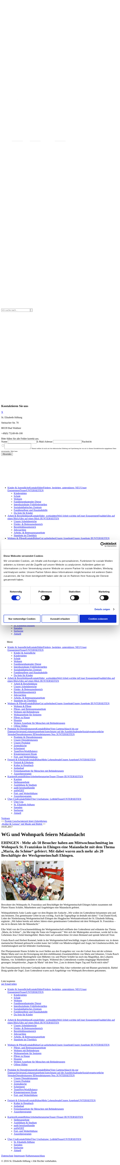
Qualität (102, 515)
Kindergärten (20, 493)
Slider (40, 487)
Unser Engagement (88, 515)
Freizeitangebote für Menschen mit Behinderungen (39, 771)
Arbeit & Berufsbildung (19, 515)
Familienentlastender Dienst (27, 501)
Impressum (19, 1155)
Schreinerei (19, 748)
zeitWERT (19, 790)
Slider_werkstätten (48, 515)
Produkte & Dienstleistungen (22, 728)
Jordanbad (19, 768)
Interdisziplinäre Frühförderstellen (30, 504)
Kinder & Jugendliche (18, 487)
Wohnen (18, 499)
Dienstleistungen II (25, 734)
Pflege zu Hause (22, 717)
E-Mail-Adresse (44, 441)
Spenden (18, 628)
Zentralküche (20, 745)
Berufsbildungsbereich (25, 527)
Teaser (23, 490)
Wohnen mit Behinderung (26, 712)
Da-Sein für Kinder (23, 513)
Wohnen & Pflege (16, 538)
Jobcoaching (20, 529)
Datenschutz (7, 1155)
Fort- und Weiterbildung (26, 756)
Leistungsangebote (35, 731)
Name (4, 441)
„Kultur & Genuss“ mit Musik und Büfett (22, 824)
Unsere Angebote (64, 538)
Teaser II (61, 776)
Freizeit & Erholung (17, 759)
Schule (17, 496)
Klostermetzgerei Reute (25, 754)
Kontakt (33, 487)
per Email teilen (9, 984)
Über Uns (12, 799)
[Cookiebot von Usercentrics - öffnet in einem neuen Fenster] (102, 544)
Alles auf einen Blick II (30, 518)
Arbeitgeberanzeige (39, 776)
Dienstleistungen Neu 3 (45, 734)
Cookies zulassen (98, 618)
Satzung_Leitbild (49, 799)
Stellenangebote (21, 782)
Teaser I (53, 776)
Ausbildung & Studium (25, 785)
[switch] (45, 597)
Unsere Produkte (22, 742)
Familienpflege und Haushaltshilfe (31, 510)
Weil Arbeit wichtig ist (68, 515)
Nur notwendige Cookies (21, 618)
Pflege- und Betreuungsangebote (30, 709)
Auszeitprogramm (22, 773)
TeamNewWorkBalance (26, 751)
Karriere (12, 776)
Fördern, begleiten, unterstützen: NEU (62, 487)
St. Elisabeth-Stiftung (24, 625)
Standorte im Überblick (25, 535)
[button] (5, 818)
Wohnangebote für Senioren (27, 714)
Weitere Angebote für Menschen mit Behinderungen (39, 723)
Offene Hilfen (21, 726)
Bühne (36, 538)
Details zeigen (102, 609)
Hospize (18, 720)
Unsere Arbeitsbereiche (25, 521)
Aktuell (17, 633)
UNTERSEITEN (35, 490)
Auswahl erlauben (60, 618)
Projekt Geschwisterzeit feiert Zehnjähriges (26, 821)
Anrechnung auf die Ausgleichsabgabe (63, 731)
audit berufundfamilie (24, 787)
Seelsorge (18, 631)
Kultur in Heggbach (23, 765)
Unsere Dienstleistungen (26, 740)
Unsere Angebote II (82, 538)
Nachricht (87, 441)
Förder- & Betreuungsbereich (28, 524)
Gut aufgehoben (48, 538)
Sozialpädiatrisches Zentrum (28, 507)
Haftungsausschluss (35, 1155)
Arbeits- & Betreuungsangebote (29, 532)
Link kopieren (8, 981)
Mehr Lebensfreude (51, 759)
